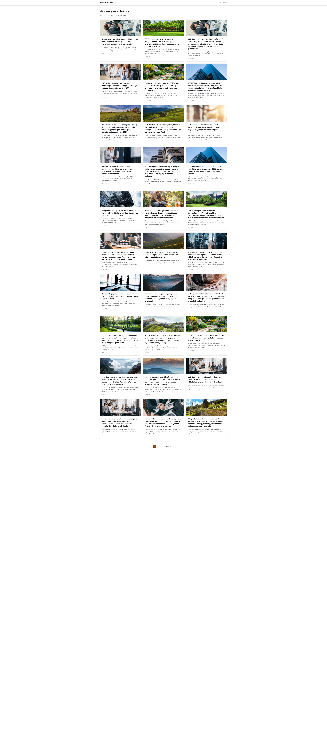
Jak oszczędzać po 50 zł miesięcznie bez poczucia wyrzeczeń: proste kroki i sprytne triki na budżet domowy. (163, 254)
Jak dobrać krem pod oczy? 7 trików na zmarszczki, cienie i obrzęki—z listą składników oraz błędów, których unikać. (205, 379)
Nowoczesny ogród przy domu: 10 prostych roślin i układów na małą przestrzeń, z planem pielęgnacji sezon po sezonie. (120, 41)
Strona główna (223, 3)
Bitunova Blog (106, 2)
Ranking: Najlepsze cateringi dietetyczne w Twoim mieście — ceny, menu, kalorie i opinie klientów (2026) (120, 296)
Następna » (169, 446)
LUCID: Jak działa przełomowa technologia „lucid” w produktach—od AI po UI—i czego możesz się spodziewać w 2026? (119, 85)
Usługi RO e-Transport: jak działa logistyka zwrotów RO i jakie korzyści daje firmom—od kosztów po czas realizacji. (120, 213)
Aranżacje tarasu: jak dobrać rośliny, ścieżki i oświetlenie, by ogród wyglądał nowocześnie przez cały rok (206, 337)
